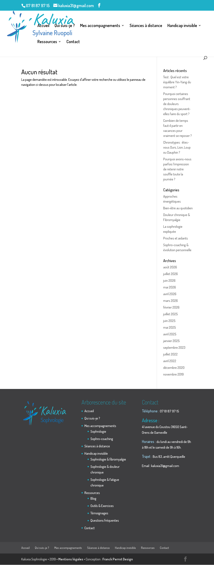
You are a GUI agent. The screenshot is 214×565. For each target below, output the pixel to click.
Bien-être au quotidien (178, 208)
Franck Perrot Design (117, 559)
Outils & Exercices (102, 506)
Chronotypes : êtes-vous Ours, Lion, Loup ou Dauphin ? (177, 147)
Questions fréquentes (104, 520)
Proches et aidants (175, 238)
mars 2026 (170, 301)
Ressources (47, 42)
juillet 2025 (170, 314)
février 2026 (171, 307)
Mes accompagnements (100, 26)
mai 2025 (169, 327)
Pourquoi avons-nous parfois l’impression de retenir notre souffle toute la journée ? (177, 169)
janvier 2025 (171, 341)
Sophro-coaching (101, 439)
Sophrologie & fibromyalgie (108, 459)
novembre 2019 (173, 374)
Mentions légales (70, 559)
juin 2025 (169, 321)
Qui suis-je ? (65, 26)
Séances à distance (146, 26)
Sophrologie (98, 431)
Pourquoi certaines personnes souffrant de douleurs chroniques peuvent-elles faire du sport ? (176, 104)
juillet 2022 (170, 354)
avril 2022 (169, 361)
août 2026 (170, 267)
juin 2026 (169, 280)
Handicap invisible (182, 26)
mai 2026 (169, 287)
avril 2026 (169, 294)
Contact (73, 42)
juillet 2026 (170, 274)
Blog (93, 498)
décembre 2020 (174, 368)
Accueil (43, 26)
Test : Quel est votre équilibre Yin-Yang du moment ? (177, 82)
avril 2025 (169, 334)
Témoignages (99, 513)
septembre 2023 (174, 347)
